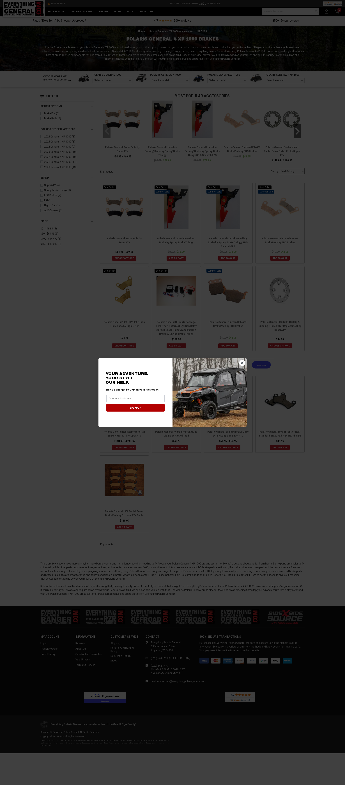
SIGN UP (135, 408)
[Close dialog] (242, 363)
